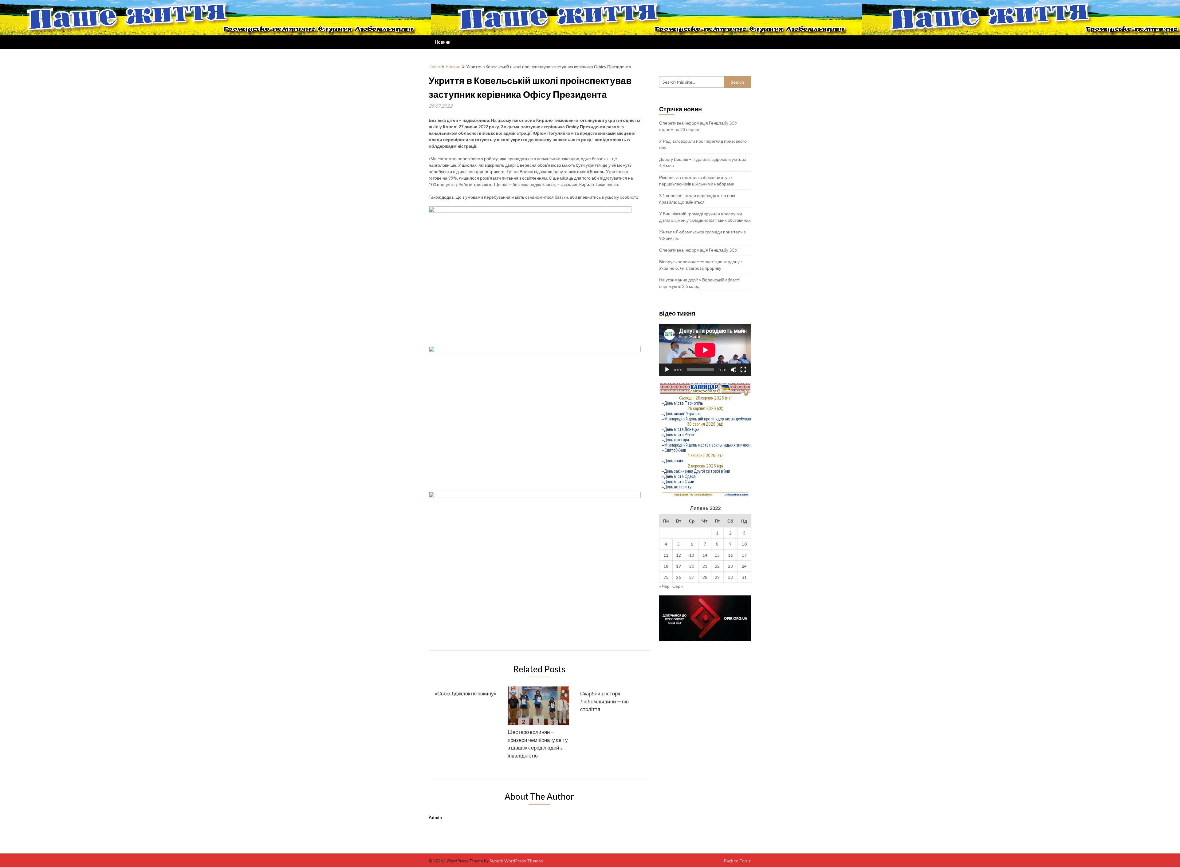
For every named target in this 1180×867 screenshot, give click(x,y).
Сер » (677, 586)
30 (730, 577)
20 (691, 566)
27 (691, 577)
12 (678, 555)
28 (704, 577)
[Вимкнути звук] (733, 370)
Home (434, 66)
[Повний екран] (743, 370)
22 (717, 566)
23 (730, 566)
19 (678, 566)
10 (744, 544)
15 (717, 555)
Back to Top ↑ (737, 860)
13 (691, 555)
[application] (705, 350)
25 (665, 577)
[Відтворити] (667, 370)
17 (744, 555)
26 (678, 577)
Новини (442, 42)
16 (730, 555)
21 (704, 566)
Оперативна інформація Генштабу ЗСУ (698, 250)
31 (744, 577)
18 (665, 566)
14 (704, 555)
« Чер (664, 586)
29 (717, 577)
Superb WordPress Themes (516, 860)
